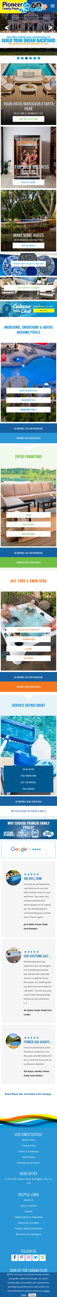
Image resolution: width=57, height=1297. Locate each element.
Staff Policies (28, 1157)
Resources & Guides (28, 1222)
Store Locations (28, 1205)
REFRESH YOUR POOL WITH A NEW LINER (28, 263)
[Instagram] (28, 1257)
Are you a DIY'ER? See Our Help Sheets (28, 811)
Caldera (29, 648)
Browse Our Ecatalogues (29, 438)
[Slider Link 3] (28, 35)
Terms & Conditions (28, 1151)
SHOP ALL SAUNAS (28, 182)
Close (32, 1295)
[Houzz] (42, 1257)
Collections (28, 533)
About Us (28, 1199)
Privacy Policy (28, 1145)
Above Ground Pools (28, 390)
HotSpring (28, 658)
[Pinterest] (21, 1257)
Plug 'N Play (28, 639)
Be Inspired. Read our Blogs (29, 801)
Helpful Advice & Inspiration (28, 1217)
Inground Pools (28, 409)
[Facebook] (14, 1257)
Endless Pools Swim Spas (28, 629)
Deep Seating (28, 524)
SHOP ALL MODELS (28, 245)
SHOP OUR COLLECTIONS (28, 119)
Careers (28, 1211)
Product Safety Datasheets (28, 1228)
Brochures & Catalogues (28, 1234)
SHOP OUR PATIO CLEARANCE (28, 287)
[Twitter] (35, 1257)
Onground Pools (28, 400)
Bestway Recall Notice (28, 1162)
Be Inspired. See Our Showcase (28, 428)
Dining (28, 514)
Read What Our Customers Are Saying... (28, 1093)
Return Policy (28, 1139)
